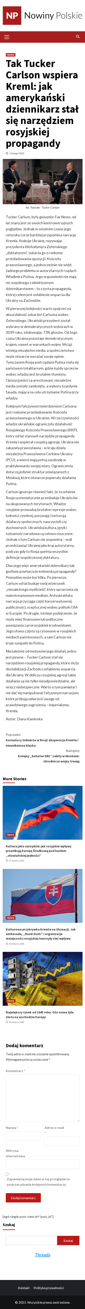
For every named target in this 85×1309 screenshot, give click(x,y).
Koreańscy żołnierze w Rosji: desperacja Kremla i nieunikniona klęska (42, 740)
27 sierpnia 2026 (16, 860)
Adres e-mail (54, 1130)
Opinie (10, 54)
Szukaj (9, 1224)
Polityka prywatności (49, 1288)
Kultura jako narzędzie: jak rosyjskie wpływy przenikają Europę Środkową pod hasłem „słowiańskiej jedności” (38, 851)
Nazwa (12, 1127)
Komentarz (15, 1071)
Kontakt (24, 1288)
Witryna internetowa (15, 1153)
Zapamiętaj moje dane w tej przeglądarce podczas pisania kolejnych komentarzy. (38, 1181)
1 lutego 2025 (16, 153)
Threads (42, 1254)
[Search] (77, 36)
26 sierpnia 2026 (16, 943)
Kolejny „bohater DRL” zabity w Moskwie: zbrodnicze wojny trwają (48, 756)
